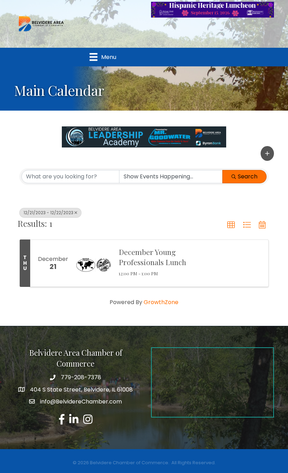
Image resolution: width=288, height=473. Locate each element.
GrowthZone (161, 302)
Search (247, 176)
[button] (267, 153)
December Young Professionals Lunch (152, 257)
